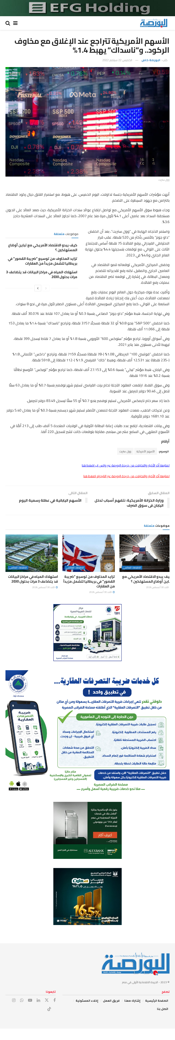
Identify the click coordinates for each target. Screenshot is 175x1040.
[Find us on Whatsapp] (21, 1000)
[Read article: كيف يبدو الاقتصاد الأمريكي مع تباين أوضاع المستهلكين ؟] (145, 553)
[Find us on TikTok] (49, 1009)
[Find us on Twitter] (47, 1000)
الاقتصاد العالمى (132, 568)
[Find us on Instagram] (13, 1000)
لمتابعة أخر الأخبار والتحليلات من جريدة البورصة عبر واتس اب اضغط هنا (126, 465)
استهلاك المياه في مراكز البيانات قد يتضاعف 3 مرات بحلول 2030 (41, 274)
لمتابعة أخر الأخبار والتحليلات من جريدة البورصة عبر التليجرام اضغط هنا (126, 476)
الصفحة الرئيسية (156, 1000)
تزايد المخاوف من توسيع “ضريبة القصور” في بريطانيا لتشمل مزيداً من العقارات (42, 261)
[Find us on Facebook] (54, 1000)
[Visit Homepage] (153, 23)
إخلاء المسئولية (87, 1000)
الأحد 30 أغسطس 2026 (157, 587)
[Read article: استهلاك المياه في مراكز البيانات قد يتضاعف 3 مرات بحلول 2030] (31, 553)
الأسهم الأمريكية (145, 451)
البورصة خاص (151, 60)
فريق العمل (111, 1000)
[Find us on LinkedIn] (38, 1000)
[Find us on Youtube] (30, 1000)
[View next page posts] (37, 288)
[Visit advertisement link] (87, 8)
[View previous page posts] (46, 288)
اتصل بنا (162, 1008)
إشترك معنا (132, 1000)
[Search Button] (7, 23)
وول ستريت (125, 451)
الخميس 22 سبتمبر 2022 (117, 60)
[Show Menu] (15, 23)
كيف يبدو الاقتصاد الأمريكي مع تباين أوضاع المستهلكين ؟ (42, 247)
